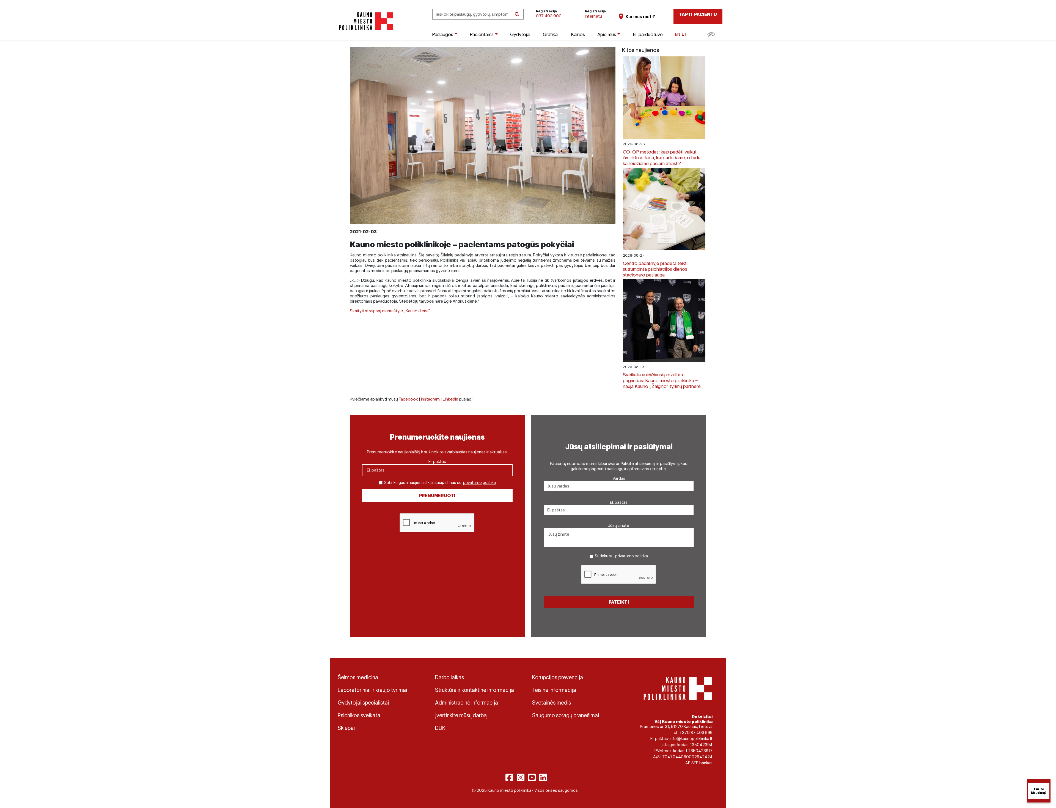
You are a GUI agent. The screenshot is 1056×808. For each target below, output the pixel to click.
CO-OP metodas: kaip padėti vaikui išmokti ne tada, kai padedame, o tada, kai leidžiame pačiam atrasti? (662, 157)
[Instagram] (520, 777)
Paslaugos (442, 34)
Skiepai (346, 728)
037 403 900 (549, 15)
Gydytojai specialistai (363, 702)
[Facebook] (509, 777)
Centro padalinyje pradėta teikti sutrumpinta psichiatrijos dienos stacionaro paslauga (655, 269)
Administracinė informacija (466, 702)
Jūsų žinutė (618, 525)
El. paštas (437, 461)
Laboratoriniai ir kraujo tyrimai (372, 690)
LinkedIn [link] (450, 399)
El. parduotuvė (648, 34)
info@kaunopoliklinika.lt (691, 738)
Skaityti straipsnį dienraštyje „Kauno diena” (390, 310)
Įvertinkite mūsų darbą (461, 715)
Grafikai (550, 34)
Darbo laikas (449, 677)
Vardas (618, 478)
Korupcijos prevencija (557, 677)
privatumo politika (479, 482)
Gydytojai (520, 34)
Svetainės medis (551, 702)
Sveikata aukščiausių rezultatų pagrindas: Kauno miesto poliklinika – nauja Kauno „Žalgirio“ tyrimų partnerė (662, 380)
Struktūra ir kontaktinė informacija (474, 690)
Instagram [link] (430, 399)
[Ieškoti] (517, 14)
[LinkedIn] (543, 777)
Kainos (578, 34)
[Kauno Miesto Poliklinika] (365, 21)
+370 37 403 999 (696, 732)
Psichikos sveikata (359, 715)
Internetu (593, 16)
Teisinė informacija (554, 690)
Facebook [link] (408, 399)
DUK (440, 728)
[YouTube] (532, 777)
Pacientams (482, 34)
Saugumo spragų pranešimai (565, 715)
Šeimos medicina (358, 677)
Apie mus (606, 34)
